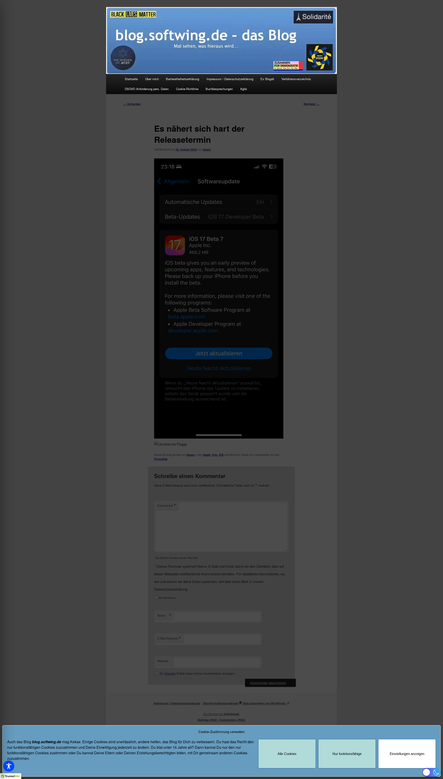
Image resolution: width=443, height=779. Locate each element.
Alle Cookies (287, 754)
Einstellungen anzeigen (407, 754)
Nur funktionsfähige (347, 754)
